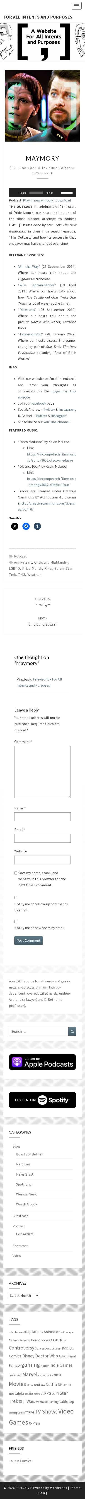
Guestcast (20, 1216)
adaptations (33, 1331)
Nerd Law (23, 1164)
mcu (57, 1374)
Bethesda (25, 1340)
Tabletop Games (17, 1412)
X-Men (34, 1423)
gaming (30, 1364)
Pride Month (32, 568)
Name (20, 808)
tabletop (66, 1401)
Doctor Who (46, 1356)
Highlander (59, 562)
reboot (39, 1394)
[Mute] (57, 192)
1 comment (42, 173)
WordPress (58, 1488)
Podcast (20, 556)
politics (28, 1394)
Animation (52, 1331)
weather (34, 574)
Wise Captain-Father (36, 285)
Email (20, 829)
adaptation (16, 1332)
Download (63, 200)
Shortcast (20, 1245)
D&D (65, 1348)
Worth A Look (26, 1204)
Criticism (41, 562)
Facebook (38, 403)
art (62, 1332)
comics (58, 1339)
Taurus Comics (20, 1461)
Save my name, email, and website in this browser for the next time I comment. (42, 878)
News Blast (25, 1174)
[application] (42, 192)
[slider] (67, 192)
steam (40, 1402)
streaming (51, 1401)
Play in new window (38, 200)
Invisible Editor (56, 168)
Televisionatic (30, 334)
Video (16, 1255)
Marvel (29, 1374)
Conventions (43, 1348)
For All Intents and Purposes (37, 17)
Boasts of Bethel (29, 1154)
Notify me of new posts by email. (39, 927)
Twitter (49, 409)
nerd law (39, 1385)
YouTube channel (57, 422)
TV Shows (46, 1411)
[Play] (14, 192)
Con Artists (25, 1234)
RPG (47, 1393)
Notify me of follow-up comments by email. (41, 907)
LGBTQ (14, 568)
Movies (17, 1384)
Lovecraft (15, 1375)
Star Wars (27, 1401)
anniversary (23, 562)
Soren (59, 568)
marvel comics (45, 1375)
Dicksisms (27, 309)
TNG (21, 574)
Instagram (67, 409)
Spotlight (23, 1184)
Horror (45, 1365)
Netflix (51, 1384)
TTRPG (29, 1412)
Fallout (63, 1356)
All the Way (29, 266)
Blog (16, 1146)
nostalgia (16, 1393)
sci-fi (55, 1393)
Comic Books (40, 1340)
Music (30, 1385)
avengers (69, 1332)
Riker (48, 568)
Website (20, 851)
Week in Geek (26, 1194)
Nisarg (43, 1493)
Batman (14, 1340)
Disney (28, 1356)
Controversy (21, 1348)
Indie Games (61, 1365)
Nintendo (64, 1385)
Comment (23, 741)
